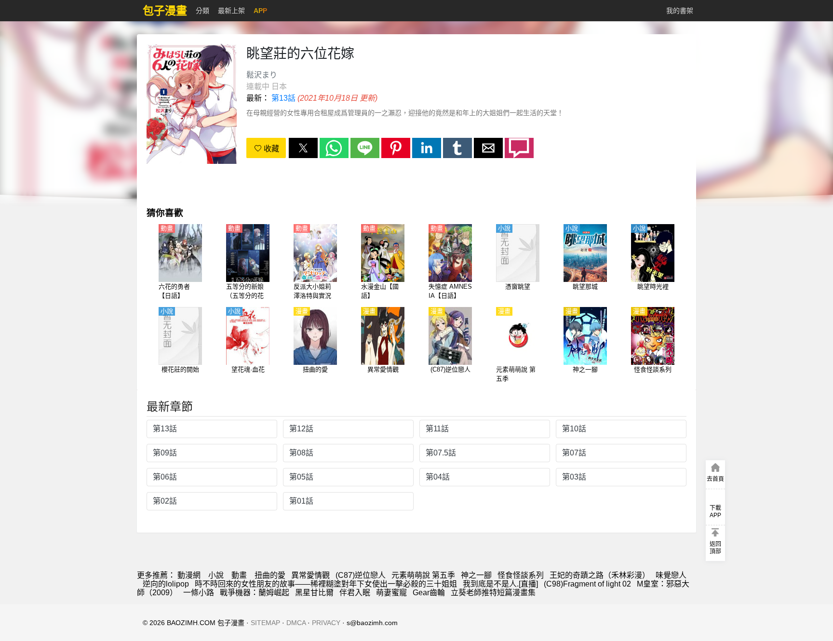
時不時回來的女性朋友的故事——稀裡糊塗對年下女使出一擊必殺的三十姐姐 (326, 584)
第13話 (283, 98)
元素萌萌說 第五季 (423, 575)
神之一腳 (476, 575)
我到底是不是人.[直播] (500, 584)
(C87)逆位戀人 (361, 575)
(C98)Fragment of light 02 (587, 584)
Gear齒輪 (429, 592)
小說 (216, 575)
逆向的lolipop (166, 584)
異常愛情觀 (310, 575)
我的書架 (679, 10)
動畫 (239, 575)
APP (260, 10)
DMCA (296, 623)
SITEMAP (265, 623)
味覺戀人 (671, 575)
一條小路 (198, 592)
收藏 (270, 149)
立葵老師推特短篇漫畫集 (493, 592)
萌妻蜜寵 (391, 592)
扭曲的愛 (270, 575)
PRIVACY (326, 623)
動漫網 (189, 575)
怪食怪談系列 (520, 575)
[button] (303, 148)
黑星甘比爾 (314, 592)
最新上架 (231, 10)
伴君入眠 (354, 592)
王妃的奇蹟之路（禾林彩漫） (600, 575)
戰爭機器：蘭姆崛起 (254, 592)
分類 (202, 10)
